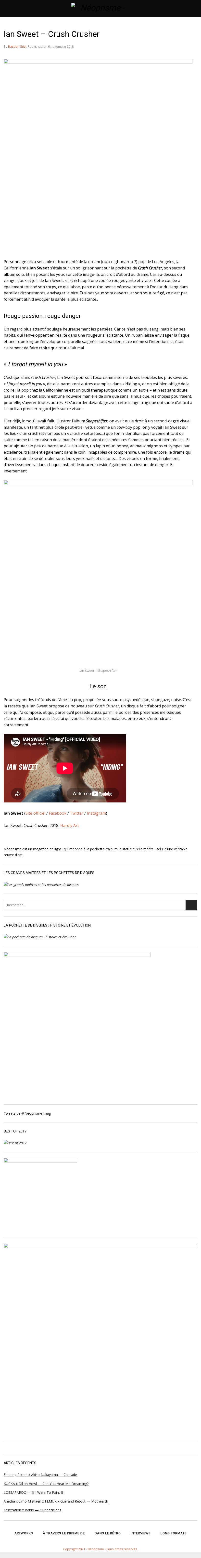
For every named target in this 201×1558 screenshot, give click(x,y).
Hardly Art (69, 825)
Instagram (96, 813)
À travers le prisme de (64, 1533)
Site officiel (35, 813)
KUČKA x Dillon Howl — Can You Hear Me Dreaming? (46, 1483)
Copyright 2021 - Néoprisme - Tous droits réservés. (100, 1549)
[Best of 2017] (15, 1143)
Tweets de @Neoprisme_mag (27, 1113)
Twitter (76, 813)
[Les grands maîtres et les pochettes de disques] (41, 884)
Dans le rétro (108, 1533)
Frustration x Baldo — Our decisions (32, 1510)
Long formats (174, 1533)
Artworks (23, 1533)
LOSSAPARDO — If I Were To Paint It (33, 1492)
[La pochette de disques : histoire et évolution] (40, 937)
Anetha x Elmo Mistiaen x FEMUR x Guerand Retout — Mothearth (56, 1501)
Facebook (57, 813)
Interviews (141, 1533)
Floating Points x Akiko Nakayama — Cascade (40, 1474)
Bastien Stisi (17, 46)
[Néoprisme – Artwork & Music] (100, 8)
